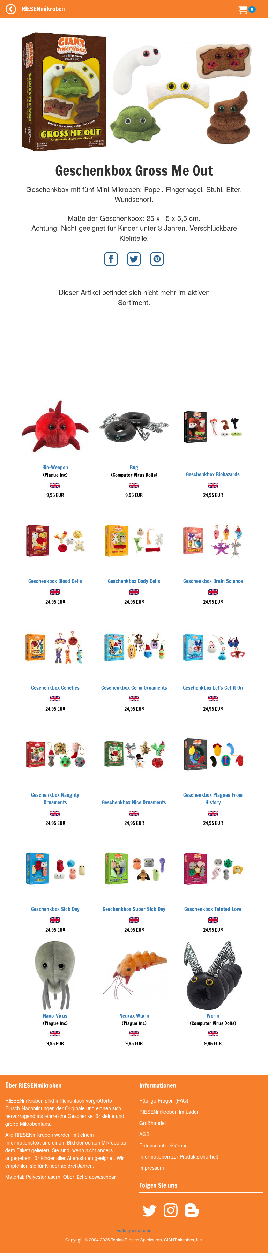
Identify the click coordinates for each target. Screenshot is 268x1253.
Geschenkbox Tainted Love (212, 909)
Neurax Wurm (134, 1016)
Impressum (151, 1167)
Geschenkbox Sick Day (55, 909)
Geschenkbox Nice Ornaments (134, 802)
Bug (134, 467)
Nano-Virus (55, 1016)
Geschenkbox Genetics (55, 688)
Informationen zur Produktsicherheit (178, 1156)
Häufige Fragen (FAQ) (163, 1100)
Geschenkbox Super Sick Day (134, 909)
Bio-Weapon (55, 467)
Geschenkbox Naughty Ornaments (55, 798)
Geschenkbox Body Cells (134, 581)
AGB (144, 1134)
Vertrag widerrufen (134, 1230)
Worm (213, 1016)
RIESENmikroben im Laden (169, 1111)
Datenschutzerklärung (163, 1145)
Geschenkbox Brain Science (213, 581)
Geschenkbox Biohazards (213, 474)
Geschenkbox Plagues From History (213, 798)
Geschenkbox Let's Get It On (213, 688)
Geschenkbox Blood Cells (55, 581)
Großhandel (152, 1122)
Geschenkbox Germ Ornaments (134, 688)
